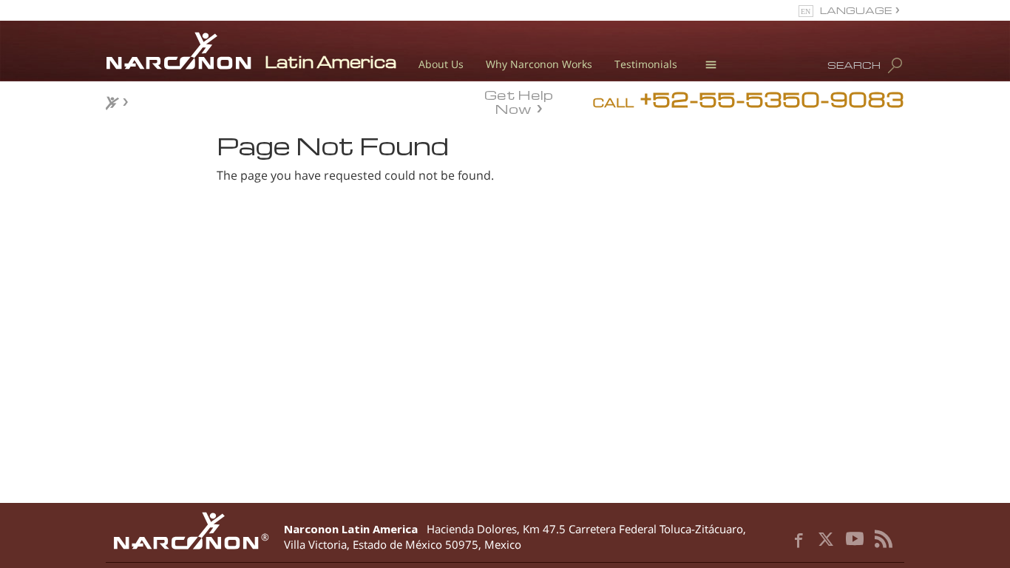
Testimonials (645, 64)
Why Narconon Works (539, 64)
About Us (441, 64)
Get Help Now (518, 100)
